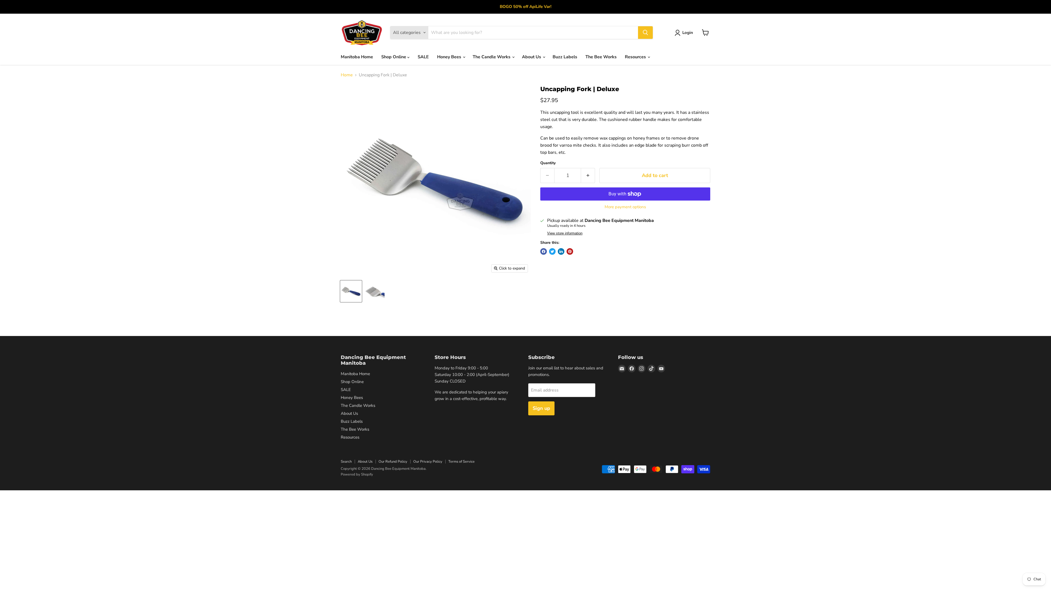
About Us (532, 57)
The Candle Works (492, 57)
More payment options (625, 207)
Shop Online (394, 57)
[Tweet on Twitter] (552, 251)
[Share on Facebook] (543, 251)
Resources (636, 57)
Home (347, 75)
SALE (423, 57)
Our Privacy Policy (427, 461)
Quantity (548, 163)
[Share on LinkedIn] (561, 251)
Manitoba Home (357, 57)
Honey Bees (449, 57)
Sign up (541, 408)
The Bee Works (601, 57)
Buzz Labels (565, 57)
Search (346, 461)
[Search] (645, 32)
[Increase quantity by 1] (588, 175)
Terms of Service (461, 461)
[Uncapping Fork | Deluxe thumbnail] (351, 291)
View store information (564, 233)
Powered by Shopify (357, 474)
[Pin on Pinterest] (570, 251)
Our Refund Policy (393, 461)
